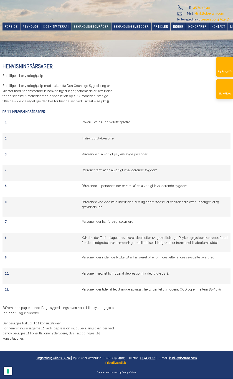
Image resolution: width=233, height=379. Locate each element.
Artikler (161, 26)
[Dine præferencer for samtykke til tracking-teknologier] (8, 371)
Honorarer (197, 26)
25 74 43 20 (201, 7)
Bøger (178, 26)
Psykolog (30, 26)
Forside (11, 26)
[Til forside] (29, 13)
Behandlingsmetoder (131, 26)
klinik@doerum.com (209, 13)
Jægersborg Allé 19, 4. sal (53, 358)
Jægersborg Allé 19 (215, 19)
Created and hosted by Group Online (116, 372)
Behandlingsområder (91, 26)
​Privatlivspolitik (115, 362)
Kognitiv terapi (56, 26)
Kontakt (218, 26)
